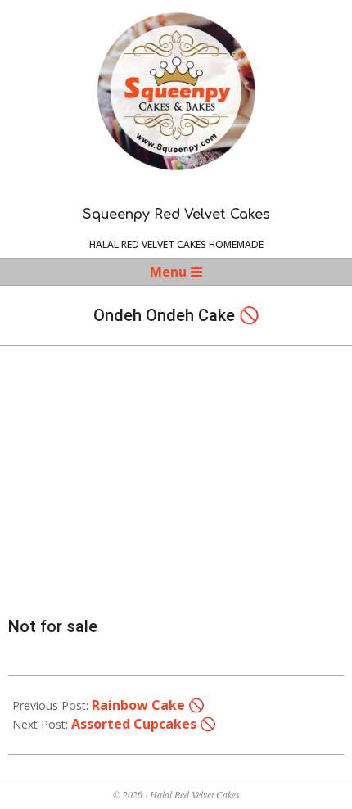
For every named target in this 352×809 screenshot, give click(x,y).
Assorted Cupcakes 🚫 (143, 724)
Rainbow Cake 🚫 (148, 705)
